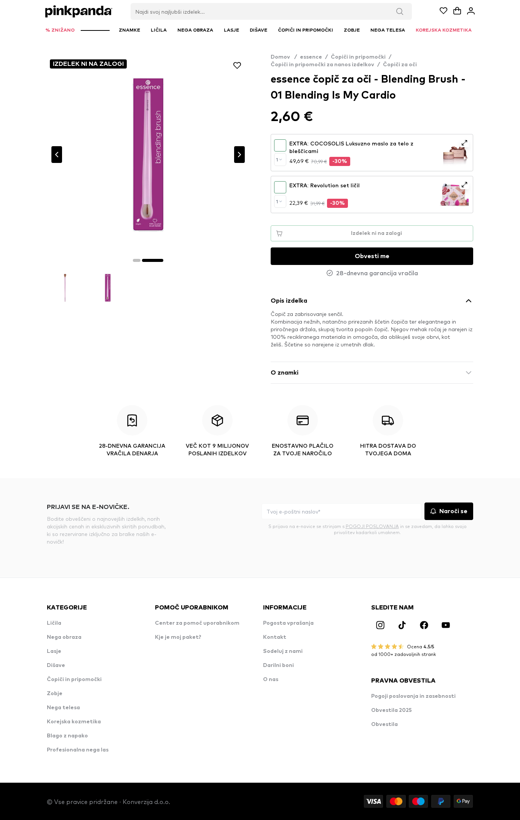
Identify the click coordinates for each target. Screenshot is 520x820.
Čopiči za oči (400, 64)
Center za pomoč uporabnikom (197, 623)
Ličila (54, 623)
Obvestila (384, 724)
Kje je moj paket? (178, 637)
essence (311, 57)
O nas (270, 679)
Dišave (56, 665)
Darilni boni (278, 665)
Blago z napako (67, 736)
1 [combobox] (277, 159)
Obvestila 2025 (391, 710)
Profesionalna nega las (77, 750)
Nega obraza (64, 637)
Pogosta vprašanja (288, 623)
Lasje (54, 651)
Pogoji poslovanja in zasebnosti (413, 696)
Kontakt (274, 637)
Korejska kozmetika (74, 721)
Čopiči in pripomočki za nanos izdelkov (322, 64)
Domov (284, 57)
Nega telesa (63, 707)
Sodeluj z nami (283, 651)
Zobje (54, 693)
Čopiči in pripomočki (358, 57)
